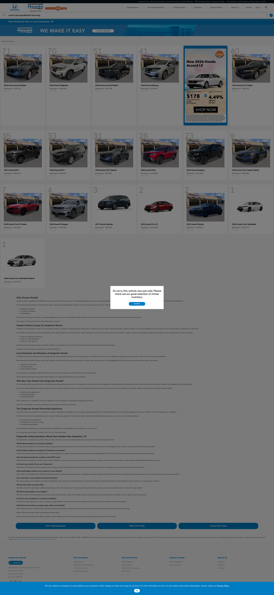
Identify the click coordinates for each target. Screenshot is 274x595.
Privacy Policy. (223, 585)
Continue (137, 304)
